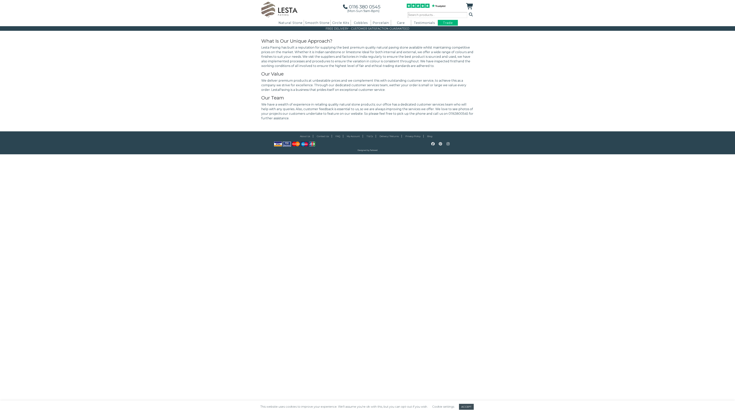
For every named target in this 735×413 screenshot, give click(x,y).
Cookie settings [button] (443, 406)
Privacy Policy (413, 136)
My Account (353, 136)
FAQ (338, 136)
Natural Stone (290, 23)
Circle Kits (340, 23)
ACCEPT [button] (466, 406)
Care (401, 23)
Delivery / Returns (389, 136)
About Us (305, 136)
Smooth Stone (317, 23)
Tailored (373, 150)
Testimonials (424, 23)
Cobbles (361, 23)
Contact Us (323, 136)
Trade (448, 23)
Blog (429, 136)
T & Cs (370, 136)
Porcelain (381, 23)
